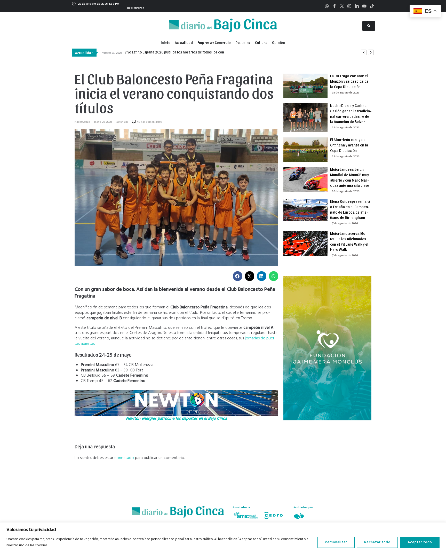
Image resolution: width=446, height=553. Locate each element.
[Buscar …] (368, 26)
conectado (124, 458)
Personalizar (336, 542)
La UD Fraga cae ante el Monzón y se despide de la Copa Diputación (349, 81)
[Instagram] (349, 6)
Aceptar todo (420, 542)
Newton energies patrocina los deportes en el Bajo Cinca (176, 418)
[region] (223, 537)
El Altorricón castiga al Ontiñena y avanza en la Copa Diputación (349, 145)
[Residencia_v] (327, 419)
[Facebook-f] (334, 6)
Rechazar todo (377, 542)
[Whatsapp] (327, 6)
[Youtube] (364, 6)
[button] (135, 7)
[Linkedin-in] (357, 6)
